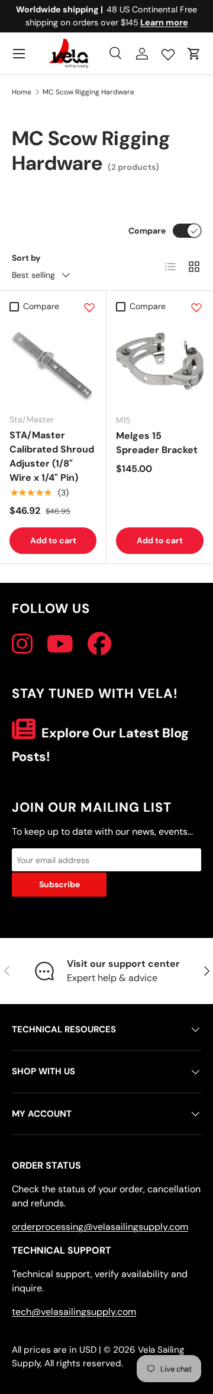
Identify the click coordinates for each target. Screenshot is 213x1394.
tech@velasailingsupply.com (74, 1312)
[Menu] (19, 54)
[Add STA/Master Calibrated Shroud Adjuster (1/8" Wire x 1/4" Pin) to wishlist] (89, 307)
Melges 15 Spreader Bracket (157, 442)
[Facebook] (99, 644)
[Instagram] (22, 644)
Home (21, 92)
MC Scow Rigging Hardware (88, 92)
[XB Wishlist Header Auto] (168, 52)
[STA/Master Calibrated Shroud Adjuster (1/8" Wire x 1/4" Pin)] (52, 360)
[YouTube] (60, 644)
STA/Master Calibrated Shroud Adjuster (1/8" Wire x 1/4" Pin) (51, 456)
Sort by (26, 257)
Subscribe (59, 884)
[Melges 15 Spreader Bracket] (160, 361)
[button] (194, 54)
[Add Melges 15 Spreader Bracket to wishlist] (196, 307)
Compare (147, 230)
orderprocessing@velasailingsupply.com (100, 1227)
